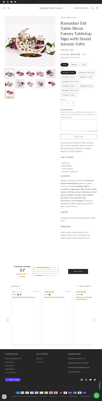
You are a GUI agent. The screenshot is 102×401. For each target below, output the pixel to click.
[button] (4, 8)
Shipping (63, 57)
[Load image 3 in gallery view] (30, 73)
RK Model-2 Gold (86, 77)
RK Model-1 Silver (69, 77)
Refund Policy (9, 362)
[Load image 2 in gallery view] (20, 73)
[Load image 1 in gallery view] (9, 73)
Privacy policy (53, 396)
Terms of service (63, 396)
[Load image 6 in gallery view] (9, 83)
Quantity (63, 99)
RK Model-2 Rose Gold (70, 81)
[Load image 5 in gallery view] (51, 73)
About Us (39, 358)
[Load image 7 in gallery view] (20, 83)
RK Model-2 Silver (69, 86)
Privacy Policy (9, 365)
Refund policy (43, 396)
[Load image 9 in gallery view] (40, 83)
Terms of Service (10, 372)
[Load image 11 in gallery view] (9, 94)
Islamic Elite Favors (22, 396)
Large (84, 65)
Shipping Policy (10, 369)
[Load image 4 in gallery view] (40, 73)
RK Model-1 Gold (68, 72)
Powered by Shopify (32, 396)
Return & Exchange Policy (13, 358)
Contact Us (39, 362)
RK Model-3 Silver (69, 95)
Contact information (85, 396)
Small (64, 65)
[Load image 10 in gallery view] (51, 83)
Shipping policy (74, 396)
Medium (74, 65)
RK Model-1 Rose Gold (86, 72)
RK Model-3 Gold (86, 86)
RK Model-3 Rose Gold (70, 90)
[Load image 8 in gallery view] (30, 83)
